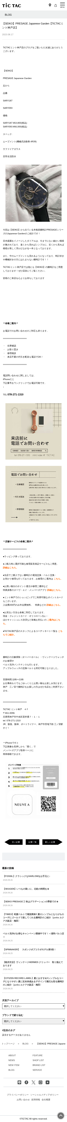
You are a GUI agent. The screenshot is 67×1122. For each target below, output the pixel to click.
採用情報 (35, 1099)
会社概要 (46, 1099)
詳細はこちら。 (10, 567)
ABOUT (12, 1055)
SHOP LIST (38, 1060)
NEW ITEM (13, 1065)
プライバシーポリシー (18, 1094)
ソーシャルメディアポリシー (44, 1094)
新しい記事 (50, 842)
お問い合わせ (23, 1099)
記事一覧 (33, 842)
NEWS (11, 1060)
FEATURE (38, 1055)
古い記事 (16, 842)
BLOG (11, 1070)
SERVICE (37, 1070)
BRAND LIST (39, 1065)
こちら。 (58, 578)
